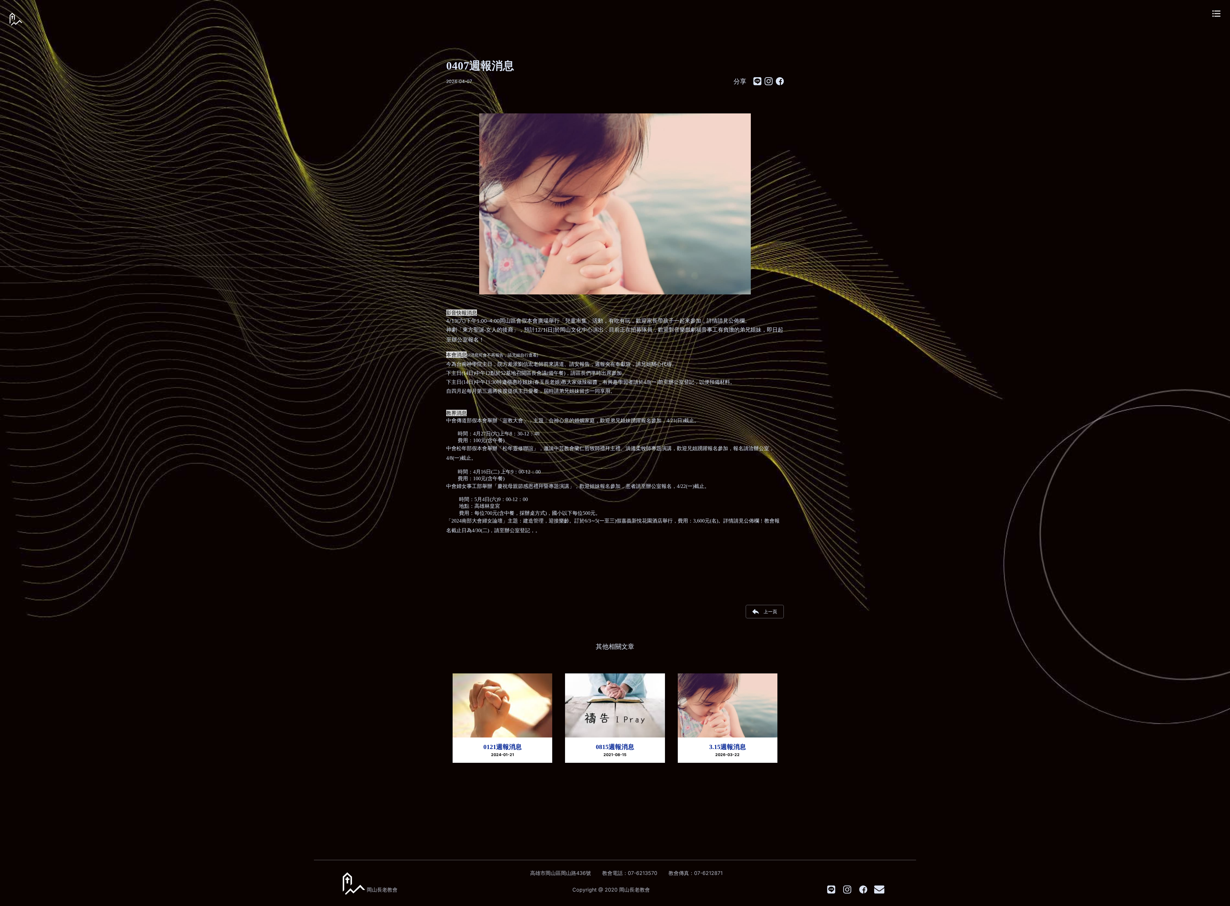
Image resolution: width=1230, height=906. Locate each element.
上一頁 (770, 611)
